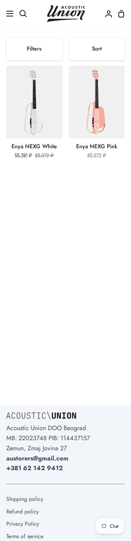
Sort (97, 49)
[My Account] (106, 13)
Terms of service (24, 536)
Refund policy (22, 512)
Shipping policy (24, 499)
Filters (34, 49)
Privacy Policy (22, 524)
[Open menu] (7, 13)
